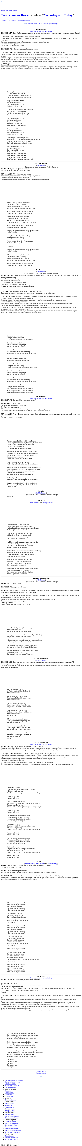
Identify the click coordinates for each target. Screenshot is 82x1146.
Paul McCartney (47, 31)
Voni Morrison (34, 503)
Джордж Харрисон (11, 1129)
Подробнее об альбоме (8, 20)
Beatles (15, 10)
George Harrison (41, 660)
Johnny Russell (47, 503)
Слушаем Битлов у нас (12, 1082)
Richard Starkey (30, 864)
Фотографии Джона (11, 1118)
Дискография (9, 1103)
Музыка (9, 10)
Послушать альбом (24, 20)
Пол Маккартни (10, 1121)
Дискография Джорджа (13, 1130)
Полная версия (41, 1071)
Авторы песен (9, 1111)
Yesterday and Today (58, 15)
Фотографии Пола (11, 1125)
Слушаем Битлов (10, 1084)
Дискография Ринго (11, 1138)
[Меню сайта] (41, 1077)
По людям (8, 1094)
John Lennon (34, 31)
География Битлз (10, 1087)
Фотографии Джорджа (12, 1132)
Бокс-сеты (8, 1105)
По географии (9, 1096)
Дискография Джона (12, 1116)
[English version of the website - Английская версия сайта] (1, 2)
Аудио (3, 10)
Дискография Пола (11, 1123)
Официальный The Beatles (14, 1080)
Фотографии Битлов (12, 1085)
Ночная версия (41, 1073)
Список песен (9, 1107)
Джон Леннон (9, 1114)
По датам (8, 1091)
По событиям (9, 1093)
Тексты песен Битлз (15, 15)
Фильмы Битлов (10, 1100)
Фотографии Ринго (11, 1139)
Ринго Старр (9, 1136)
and (40, 31)
